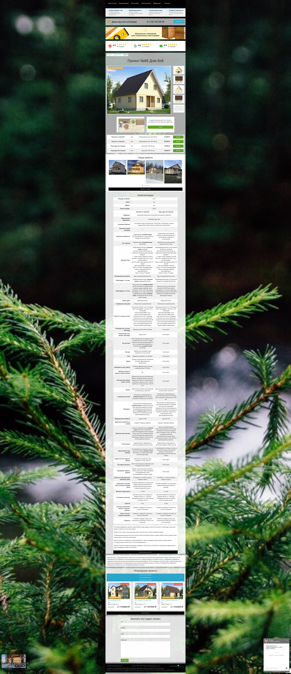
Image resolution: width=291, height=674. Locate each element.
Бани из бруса (135, 3)
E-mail (122, 634)
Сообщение (123, 640)
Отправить (124, 660)
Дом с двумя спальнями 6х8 (143, 600)
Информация (157, 3)
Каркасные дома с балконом (145, 580)
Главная (109, 54)
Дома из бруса (112, 3)
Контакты (167, 3)
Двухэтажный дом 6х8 (114, 600)
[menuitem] (112, 3)
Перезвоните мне (179, 21)
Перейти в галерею (145, 189)
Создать (160, 127)
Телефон (123, 627)
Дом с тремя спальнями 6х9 (169, 600)
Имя (122, 621)
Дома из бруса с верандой (145, 574)
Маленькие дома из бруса (145, 577)
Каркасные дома (124, 3)
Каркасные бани (146, 3)
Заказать (178, 137)
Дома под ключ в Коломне (124, 21)
